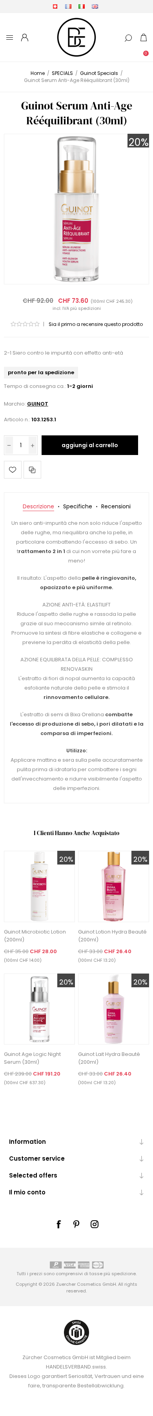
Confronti (32, 470)
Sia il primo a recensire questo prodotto (96, 324)
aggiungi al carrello (90, 445)
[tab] (38, 506)
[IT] (81, 6)
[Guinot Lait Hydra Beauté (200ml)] (113, 1009)
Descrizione (38, 506)
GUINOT (37, 404)
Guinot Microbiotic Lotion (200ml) (35, 935)
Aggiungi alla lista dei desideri (13, 470)
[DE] (55, 6)
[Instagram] (94, 1224)
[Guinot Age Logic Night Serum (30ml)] (39, 1009)
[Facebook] (58, 1224)
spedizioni (89, 308)
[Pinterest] (76, 1224)
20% (139, 142)
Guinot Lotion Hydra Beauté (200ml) (112, 935)
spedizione (123, 1273)
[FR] (68, 6)
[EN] (95, 6)
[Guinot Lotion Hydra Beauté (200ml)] (113, 886)
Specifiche (77, 506)
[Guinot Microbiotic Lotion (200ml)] (39, 886)
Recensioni (116, 506)
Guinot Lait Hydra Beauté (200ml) (109, 1058)
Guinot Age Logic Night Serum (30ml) (32, 1058)
